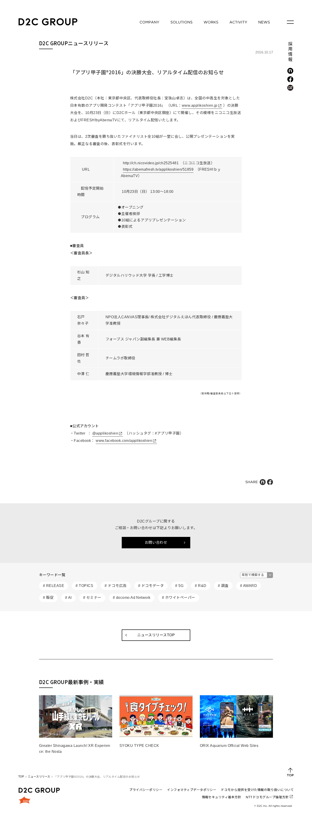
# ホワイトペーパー (178, 597)
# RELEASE (53, 586)
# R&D (200, 586)
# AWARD (248, 586)
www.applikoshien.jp (199, 105)
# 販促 (48, 597)
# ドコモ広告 (116, 586)
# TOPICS (84, 586)
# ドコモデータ (151, 586)
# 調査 (223, 586)
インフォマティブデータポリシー (191, 790)
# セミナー (92, 597)
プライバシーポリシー (145, 790)
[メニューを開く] (290, 22)
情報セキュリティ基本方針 (221, 797)
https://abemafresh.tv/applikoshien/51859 (158, 169)
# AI (68, 597)
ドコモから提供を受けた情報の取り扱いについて (257, 790)
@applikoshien (105, 433)
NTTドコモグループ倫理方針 (267, 797)
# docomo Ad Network (132, 597)
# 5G (179, 586)
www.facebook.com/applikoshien (124, 441)
